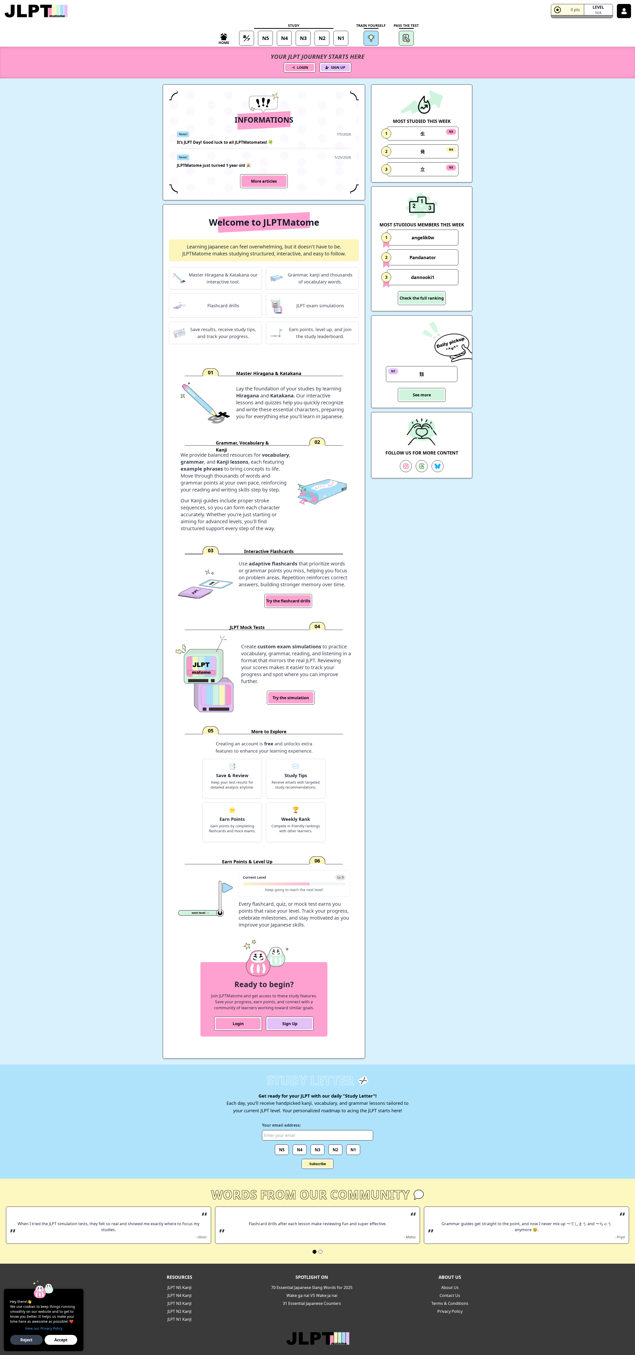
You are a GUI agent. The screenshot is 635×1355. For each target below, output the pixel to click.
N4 (299, 1149)
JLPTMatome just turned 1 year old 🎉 (214, 165)
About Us (450, 1287)
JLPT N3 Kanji (179, 1303)
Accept (60, 1340)
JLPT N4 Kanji (179, 1295)
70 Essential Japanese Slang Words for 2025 (311, 1287)
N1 (353, 1149)
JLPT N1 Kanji (179, 1319)
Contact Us (450, 1295)
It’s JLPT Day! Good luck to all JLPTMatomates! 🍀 (225, 142)
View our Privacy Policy (44, 1328)
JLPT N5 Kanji (179, 1287)
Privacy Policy (450, 1311)
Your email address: (281, 1125)
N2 (335, 1149)
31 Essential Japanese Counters (312, 1303)
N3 (317, 1149)
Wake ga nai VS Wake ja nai (311, 1295)
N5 (282, 1149)
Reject (26, 1340)
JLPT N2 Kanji (179, 1311)
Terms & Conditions (449, 1303)
